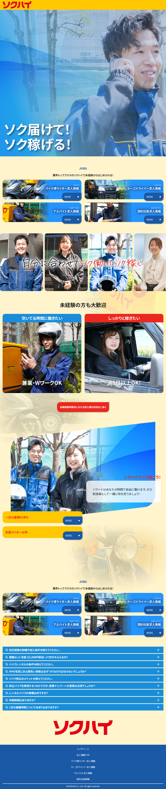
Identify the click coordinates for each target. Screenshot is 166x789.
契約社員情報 (83, 779)
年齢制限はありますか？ (21, 700)
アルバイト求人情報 (83, 773)
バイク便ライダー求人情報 (83, 761)
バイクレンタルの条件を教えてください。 (30, 664)
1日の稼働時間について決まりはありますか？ (32, 707)
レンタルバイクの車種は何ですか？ (27, 693)
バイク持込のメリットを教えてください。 (29, 678)
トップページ (83, 749)
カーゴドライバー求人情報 (83, 767)
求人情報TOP (83, 755)
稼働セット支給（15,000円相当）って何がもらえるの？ (37, 657)
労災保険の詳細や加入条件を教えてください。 (33, 650)
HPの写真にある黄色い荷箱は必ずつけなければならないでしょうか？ (46, 671)
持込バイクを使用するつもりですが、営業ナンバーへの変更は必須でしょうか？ (50, 685)
